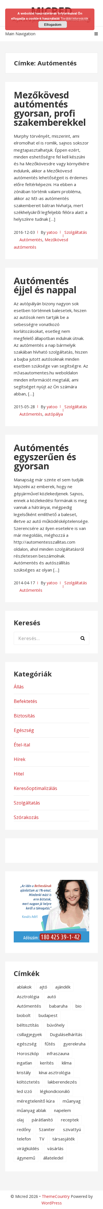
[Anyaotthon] (51, 941)
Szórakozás (26, 817)
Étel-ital (22, 745)
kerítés (47, 1063)
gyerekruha (74, 1044)
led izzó (24, 1091)
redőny (24, 1129)
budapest (48, 1015)
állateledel (53, 1158)
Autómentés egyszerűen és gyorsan (45, 456)
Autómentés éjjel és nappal (45, 285)
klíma (67, 1063)
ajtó (43, 987)
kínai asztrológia (54, 1072)
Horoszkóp (28, 1053)
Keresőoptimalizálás (35, 788)
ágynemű (26, 1158)
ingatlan (24, 1063)
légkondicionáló (55, 1091)
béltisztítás (28, 1025)
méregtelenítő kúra (36, 1101)
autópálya (54, 414)
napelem (62, 1110)
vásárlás (55, 1148)
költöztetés (28, 1082)
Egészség (24, 730)
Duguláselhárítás (66, 1034)
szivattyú (72, 1129)
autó (51, 996)
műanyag (72, 1101)
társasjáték (63, 1139)
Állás (19, 687)
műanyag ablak (31, 1110)
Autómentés (30, 239)
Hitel (19, 774)
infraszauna (58, 1053)
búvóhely (56, 1025)
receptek (70, 1120)
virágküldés (28, 1148)
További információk (74, 18)
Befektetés (25, 701)
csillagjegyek (29, 1034)
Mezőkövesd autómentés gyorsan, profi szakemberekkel (50, 108)
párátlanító (42, 1120)
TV (41, 1139)
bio (79, 1006)
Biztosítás (24, 716)
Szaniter (47, 1129)
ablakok (24, 987)
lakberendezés (62, 1082)
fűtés (50, 1044)
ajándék (62, 987)
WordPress (51, 1203)
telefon (24, 1139)
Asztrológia (28, 996)
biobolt (24, 1015)
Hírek (19, 759)
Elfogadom (53, 24)
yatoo (52, 232)
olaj (20, 1120)
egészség (27, 1044)
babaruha (58, 1006)
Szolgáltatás (75, 232)
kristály (24, 1072)
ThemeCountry (56, 1196)
